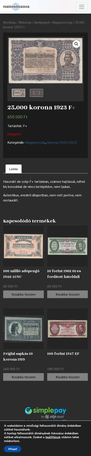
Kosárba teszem (24, 294)
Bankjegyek (42, 22)
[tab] (14, 168)
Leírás (13, 169)
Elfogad (12, 449)
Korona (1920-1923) (62, 142)
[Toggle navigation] (82, 7)
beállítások (53, 437)
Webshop (25, 22)
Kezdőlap (9, 22)
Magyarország (62, 22)
